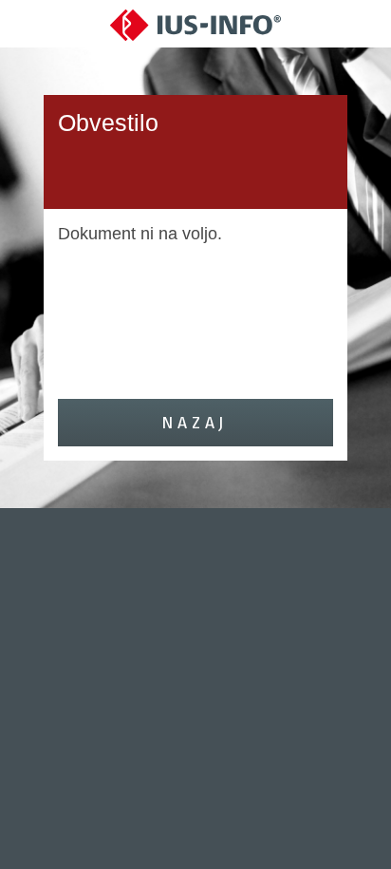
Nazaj (195, 422)
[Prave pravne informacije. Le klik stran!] (195, 24)
